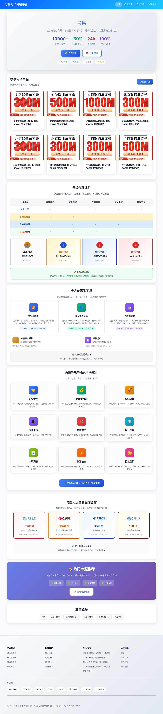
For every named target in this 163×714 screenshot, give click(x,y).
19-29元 (48, 657)
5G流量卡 (39, 689)
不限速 (49, 689)
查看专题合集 (81, 591)
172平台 (118, 617)
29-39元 (48, 662)
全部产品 (10, 666)
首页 (118, 4)
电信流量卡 (11, 657)
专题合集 (152, 4)
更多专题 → (87, 671)
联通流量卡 (11, 653)
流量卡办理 (88, 617)
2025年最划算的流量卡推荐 (94, 657)
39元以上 (49, 666)
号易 (43, 617)
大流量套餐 (26, 689)
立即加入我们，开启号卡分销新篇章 (81, 483)
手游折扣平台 (104, 617)
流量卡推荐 (55, 617)
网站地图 (124, 666)
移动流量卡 (11, 662)
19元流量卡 (13, 689)
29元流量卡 (73, 689)
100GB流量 (86, 689)
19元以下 (48, 653)
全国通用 (60, 689)
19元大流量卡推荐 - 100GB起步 (95, 662)
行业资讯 (128, 4)
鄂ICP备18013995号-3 (69, 705)
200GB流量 (100, 689)
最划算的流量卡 (72, 617)
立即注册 (71, 53)
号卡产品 (140, 4)
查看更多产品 (144, 82)
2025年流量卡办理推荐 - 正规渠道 (97, 666)
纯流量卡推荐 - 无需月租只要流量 (96, 653)
